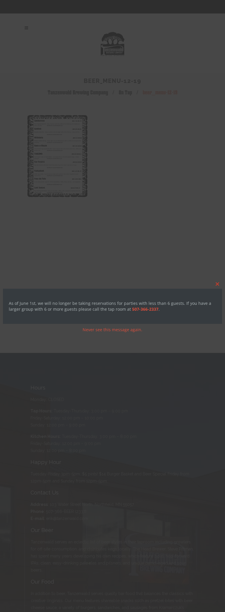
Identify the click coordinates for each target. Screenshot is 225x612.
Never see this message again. (112, 329)
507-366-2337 (145, 309)
